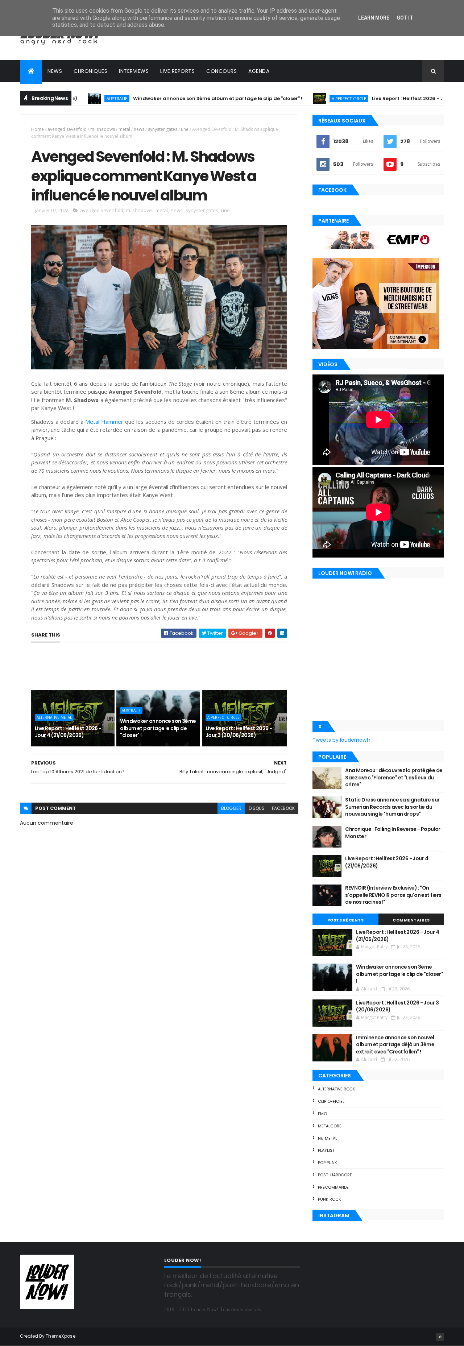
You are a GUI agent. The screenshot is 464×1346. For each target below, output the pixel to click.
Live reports (177, 71)
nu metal (327, 1138)
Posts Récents (345, 920)
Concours (221, 71)
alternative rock (336, 1089)
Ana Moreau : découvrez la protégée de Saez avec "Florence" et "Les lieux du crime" (393, 777)
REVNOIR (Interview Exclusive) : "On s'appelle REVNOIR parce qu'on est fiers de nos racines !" (393, 895)
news (139, 129)
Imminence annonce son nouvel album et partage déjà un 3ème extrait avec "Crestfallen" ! (395, 1044)
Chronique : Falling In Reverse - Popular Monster (392, 832)
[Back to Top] (440, 1337)
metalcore (329, 1126)
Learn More (373, 18)
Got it (405, 18)
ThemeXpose (60, 1336)
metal (124, 129)
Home (37, 129)
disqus (257, 808)
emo (322, 1114)
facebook (283, 808)
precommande (333, 1187)
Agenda (258, 71)
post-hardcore (335, 1175)
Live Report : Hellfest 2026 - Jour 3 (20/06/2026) (398, 98)
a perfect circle (315, 98)
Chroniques (90, 71)
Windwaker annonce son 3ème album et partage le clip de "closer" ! (184, 98)
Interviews (134, 71)
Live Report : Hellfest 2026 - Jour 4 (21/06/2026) (68, 732)
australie (83, 98)
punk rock (329, 1199)
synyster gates (162, 129)
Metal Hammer (104, 421)
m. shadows (102, 129)
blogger (231, 808)
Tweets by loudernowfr (341, 740)
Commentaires (411, 920)
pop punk (327, 1162)
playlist (326, 1150)
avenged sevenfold (67, 129)
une (184, 129)
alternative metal (54, 717)
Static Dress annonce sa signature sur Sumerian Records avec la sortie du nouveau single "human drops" (392, 806)
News (54, 71)
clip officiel (331, 1101)
